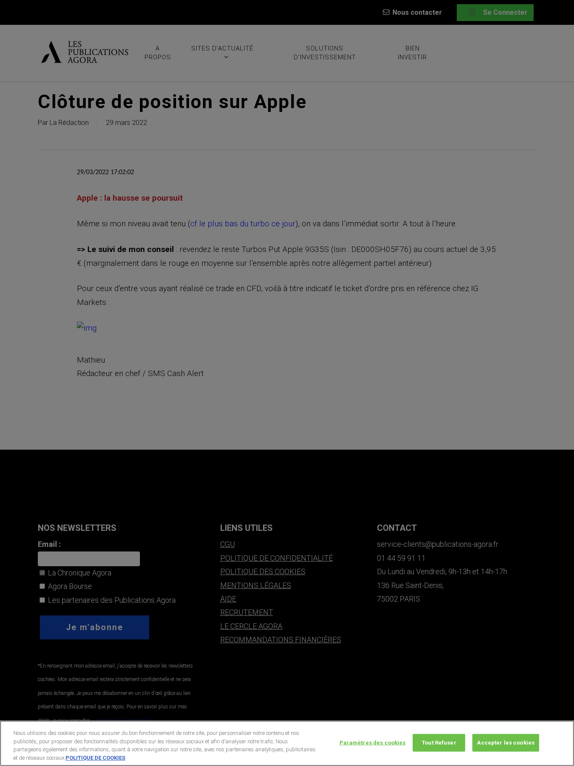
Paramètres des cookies (373, 742)
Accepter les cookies (506, 742)
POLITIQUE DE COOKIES (95, 757)
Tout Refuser (439, 742)
